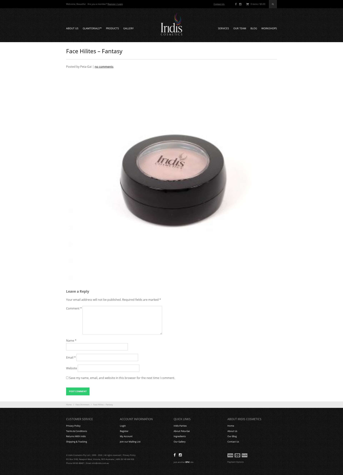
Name (71, 340)
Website (71, 368)
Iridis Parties (180, 425)
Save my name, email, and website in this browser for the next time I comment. (122, 378)
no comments (104, 67)
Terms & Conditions (76, 431)
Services (223, 28)
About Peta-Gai (182, 431)
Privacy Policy (73, 425)
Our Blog (232, 436)
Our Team (239, 28)
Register (124, 431)
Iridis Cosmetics (171, 24)
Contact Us (219, 4)
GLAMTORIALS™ (92, 28)
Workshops (269, 28)
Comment (74, 308)
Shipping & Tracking (76, 441)
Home (69, 404)
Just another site (183, 462)
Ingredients (180, 436)
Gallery (128, 28)
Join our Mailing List (130, 441)
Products (112, 28)
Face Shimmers (82, 404)
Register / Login (115, 4)
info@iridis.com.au (100, 463)
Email (71, 357)
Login (123, 425)
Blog (253, 28)
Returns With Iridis (76, 436)
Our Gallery (180, 441)
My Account (126, 436)
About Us (72, 28)
